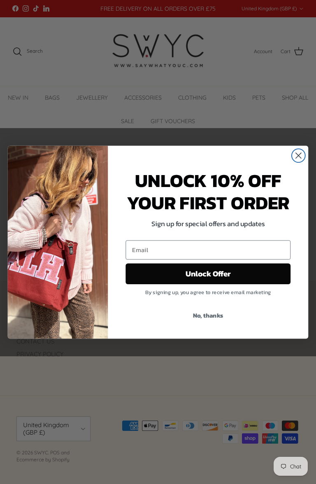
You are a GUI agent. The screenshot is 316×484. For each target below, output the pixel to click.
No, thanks (208, 314)
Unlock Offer (208, 273)
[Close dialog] (298, 155)
